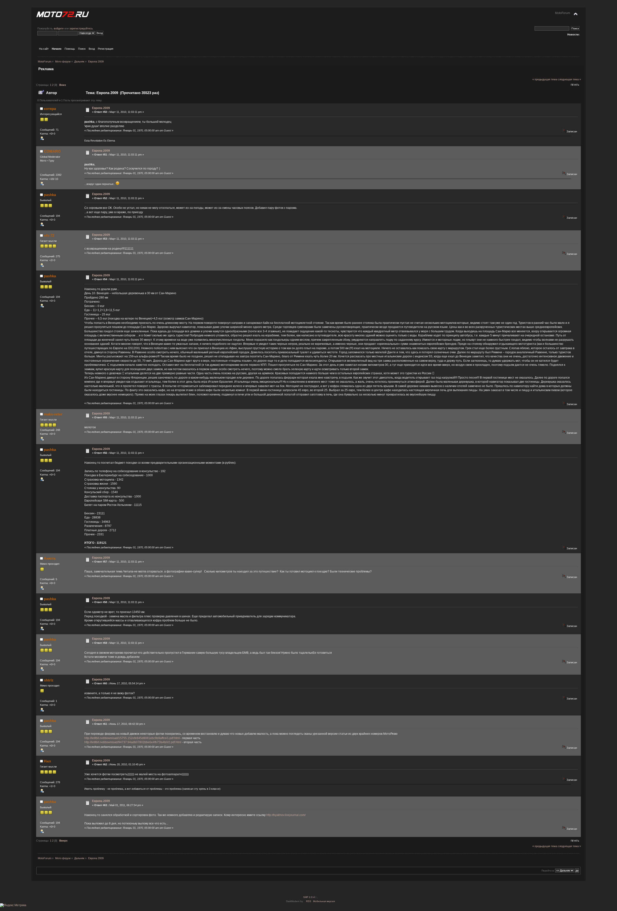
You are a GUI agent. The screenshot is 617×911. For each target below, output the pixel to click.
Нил (47, 761)
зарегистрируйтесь (81, 28)
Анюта (49, 558)
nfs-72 (49, 235)
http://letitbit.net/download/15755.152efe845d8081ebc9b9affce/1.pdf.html (132, 738)
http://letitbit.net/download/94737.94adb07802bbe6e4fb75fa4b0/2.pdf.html (132, 742)
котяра (50, 109)
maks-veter (53, 414)
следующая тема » (569, 79)
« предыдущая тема (544, 79)
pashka (50, 195)
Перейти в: (548, 870)
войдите (59, 28)
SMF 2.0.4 (309, 897)
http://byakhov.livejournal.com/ (286, 815)
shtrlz (49, 680)
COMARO (52, 151)
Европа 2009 (101, 108)
